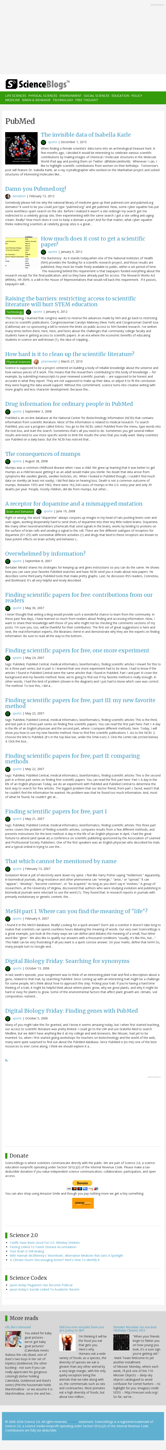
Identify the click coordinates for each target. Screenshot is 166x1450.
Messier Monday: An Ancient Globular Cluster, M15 (134, 1328)
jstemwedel (49, 361)
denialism (19, 196)
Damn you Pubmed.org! (35, 189)
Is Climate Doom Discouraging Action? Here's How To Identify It (55, 1260)
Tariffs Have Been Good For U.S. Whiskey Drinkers (45, 1243)
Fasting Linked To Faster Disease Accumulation (43, 1247)
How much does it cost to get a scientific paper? (93, 241)
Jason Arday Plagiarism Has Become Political (41, 1285)
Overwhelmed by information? (45, 553)
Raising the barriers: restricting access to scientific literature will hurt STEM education (70, 301)
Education (120, 96)
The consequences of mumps (42, 454)
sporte (52, 142)
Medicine (12, 100)
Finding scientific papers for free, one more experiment (77, 650)
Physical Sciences (42, 96)
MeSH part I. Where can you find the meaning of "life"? (76, 911)
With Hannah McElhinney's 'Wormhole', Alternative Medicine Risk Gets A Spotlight (66, 1255)
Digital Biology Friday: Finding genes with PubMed (71, 1011)
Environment (70, 96)
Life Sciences (15, 96)
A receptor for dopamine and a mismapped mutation (74, 503)
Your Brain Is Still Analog (27, 1251)
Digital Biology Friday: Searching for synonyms (67, 961)
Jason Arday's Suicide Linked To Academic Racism (44, 1289)
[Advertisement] (83, 37)
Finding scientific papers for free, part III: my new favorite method (80, 703)
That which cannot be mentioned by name (61, 861)
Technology (63, 100)
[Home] (31, 84)
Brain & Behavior (36, 100)
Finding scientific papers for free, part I (56, 811)
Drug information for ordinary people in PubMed (69, 404)
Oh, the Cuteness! (18, 1327)
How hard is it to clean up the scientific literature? (69, 354)
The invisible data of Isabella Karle (86, 134)
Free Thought (86, 100)
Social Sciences (96, 96)
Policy (136, 96)
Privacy (73, 1422)
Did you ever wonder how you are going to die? (81, 1328)
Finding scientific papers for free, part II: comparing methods (72, 759)
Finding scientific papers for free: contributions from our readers (79, 598)
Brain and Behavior (19, 511)
